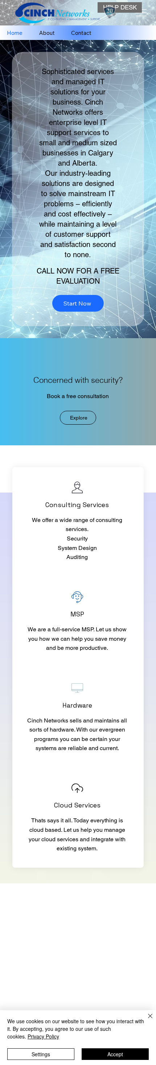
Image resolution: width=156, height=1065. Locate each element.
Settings (41, 1054)
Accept (115, 1054)
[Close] (146, 1020)
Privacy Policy (43, 1036)
